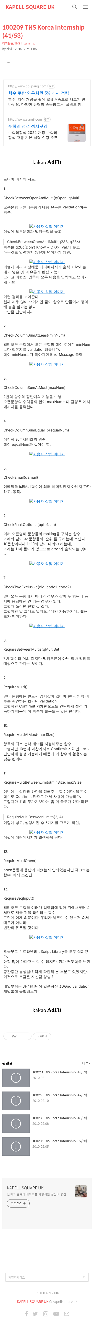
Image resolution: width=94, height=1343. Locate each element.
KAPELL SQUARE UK (30, 7)
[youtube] (56, 1314)
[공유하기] (21, 1036)
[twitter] (35, 1314)
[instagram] (45, 1314)
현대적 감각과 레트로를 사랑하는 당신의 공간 (36, 1193)
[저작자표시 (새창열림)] (53, 1036)
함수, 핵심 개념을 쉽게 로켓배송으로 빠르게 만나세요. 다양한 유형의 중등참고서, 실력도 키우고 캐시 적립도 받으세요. (46, 102)
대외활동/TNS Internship (18, 43)
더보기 (87, 1063)
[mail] (66, 1314)
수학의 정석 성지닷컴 (27, 126)
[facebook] (26, 1314)
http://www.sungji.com (25, 119)
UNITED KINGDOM (47, 1292)
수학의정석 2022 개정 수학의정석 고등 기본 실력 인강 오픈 (33, 135)
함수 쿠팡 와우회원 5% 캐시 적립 (38, 93)
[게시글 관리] (26, 1036)
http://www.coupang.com (27, 86)
